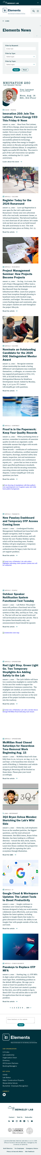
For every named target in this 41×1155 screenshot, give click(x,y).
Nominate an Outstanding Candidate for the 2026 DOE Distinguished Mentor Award (20, 354)
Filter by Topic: (10, 61)
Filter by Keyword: (11, 46)
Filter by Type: (10, 53)
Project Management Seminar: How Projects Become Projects (17, 274)
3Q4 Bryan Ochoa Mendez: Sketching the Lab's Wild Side (20, 820)
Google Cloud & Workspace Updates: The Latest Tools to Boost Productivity (20, 897)
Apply (16, 70)
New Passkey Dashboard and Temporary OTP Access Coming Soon (20, 521)
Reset (25, 70)
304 (27, 1008)
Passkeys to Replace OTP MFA (19, 968)
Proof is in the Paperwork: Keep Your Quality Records (20, 430)
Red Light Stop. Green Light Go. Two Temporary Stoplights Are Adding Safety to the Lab (20, 670)
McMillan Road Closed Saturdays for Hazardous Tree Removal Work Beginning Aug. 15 (18, 747)
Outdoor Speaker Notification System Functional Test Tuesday (18, 597)
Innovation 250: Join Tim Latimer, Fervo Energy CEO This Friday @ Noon (20, 117)
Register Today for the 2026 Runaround (17, 201)
